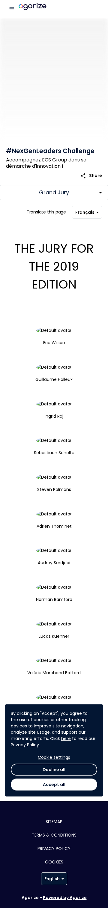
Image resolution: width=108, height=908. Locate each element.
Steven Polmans (54, 489)
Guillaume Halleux (54, 379)
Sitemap (54, 822)
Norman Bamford (54, 599)
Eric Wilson (54, 343)
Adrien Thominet (54, 526)
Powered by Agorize (65, 898)
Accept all (54, 785)
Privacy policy (54, 848)
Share (91, 176)
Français (84, 212)
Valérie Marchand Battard (54, 673)
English (52, 879)
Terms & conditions (54, 835)
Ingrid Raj (54, 416)
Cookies (54, 862)
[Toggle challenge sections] (54, 192)
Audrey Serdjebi (54, 563)
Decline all (54, 770)
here (66, 738)
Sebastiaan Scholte (54, 453)
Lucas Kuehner (54, 636)
